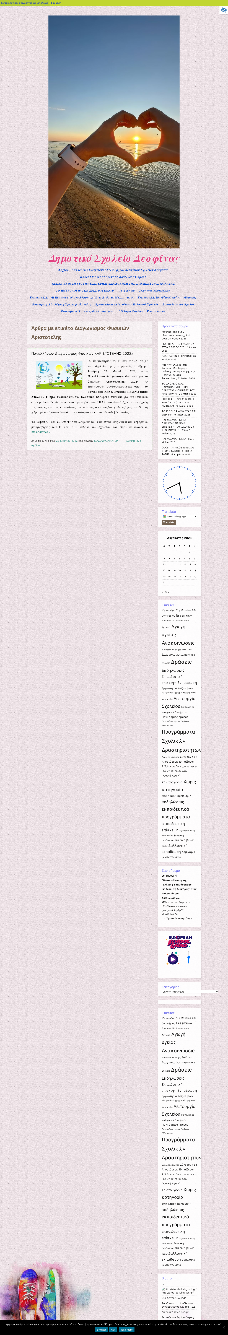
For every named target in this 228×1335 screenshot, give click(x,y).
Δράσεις (181, 662)
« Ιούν (165, 592)
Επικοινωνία (156, 311)
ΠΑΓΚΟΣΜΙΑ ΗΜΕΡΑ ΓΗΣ (177, 438)
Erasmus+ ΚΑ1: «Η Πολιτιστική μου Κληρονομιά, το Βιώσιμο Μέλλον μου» (81, 297)
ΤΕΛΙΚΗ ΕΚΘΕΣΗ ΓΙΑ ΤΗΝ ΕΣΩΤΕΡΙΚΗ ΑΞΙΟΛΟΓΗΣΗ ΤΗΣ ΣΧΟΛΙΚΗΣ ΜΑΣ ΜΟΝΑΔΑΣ (113, 283)
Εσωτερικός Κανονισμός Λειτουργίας (87, 311)
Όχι (113, 1329)
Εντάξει (101, 1329)
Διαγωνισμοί (171, 654)
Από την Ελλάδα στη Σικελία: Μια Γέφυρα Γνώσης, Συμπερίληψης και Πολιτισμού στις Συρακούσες (178, 371)
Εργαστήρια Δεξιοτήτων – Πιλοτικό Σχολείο (126, 304)
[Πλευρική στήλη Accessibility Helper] (223, 10)
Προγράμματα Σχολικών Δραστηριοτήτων (182, 741)
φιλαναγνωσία (171, 857)
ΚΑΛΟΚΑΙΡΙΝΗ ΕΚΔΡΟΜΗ (177, 356)
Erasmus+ (184, 615)
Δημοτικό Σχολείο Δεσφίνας (114, 258)
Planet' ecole (182, 620)
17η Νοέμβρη (168, 610)
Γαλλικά (187, 649)
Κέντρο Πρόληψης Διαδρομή (176, 692)
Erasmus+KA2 (169, 620)
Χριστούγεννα (172, 782)
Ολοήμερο (180, 712)
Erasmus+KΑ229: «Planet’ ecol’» (158, 297)
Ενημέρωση (187, 683)
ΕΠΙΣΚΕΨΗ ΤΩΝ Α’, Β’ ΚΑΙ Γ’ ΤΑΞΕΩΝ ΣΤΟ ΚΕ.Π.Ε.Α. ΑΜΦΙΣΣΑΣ (178, 402)
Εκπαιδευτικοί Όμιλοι (178, 304)
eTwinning (189, 297)
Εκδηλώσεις (173, 670)
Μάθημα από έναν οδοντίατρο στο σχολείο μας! (176, 335)
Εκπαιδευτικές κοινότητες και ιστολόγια (24, 2)
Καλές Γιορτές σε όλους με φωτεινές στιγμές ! (113, 277)
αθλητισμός (169, 795)
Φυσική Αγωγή (171, 775)
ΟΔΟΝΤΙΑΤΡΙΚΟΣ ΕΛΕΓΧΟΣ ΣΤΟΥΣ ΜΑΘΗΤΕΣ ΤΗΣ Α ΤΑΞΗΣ (178, 451)
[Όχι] (223, 1327)
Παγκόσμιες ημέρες (175, 717)
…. (163, 1283)
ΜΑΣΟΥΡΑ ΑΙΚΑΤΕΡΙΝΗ (108, 440)
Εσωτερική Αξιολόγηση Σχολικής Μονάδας (61, 304)
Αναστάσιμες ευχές (171, 649)
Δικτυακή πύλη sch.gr (175, 1312)
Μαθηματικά (187, 707)
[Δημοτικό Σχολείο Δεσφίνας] (114, 247)
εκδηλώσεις (173, 801)
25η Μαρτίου (183, 610)
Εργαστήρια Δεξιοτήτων (177, 688)
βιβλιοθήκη (184, 796)
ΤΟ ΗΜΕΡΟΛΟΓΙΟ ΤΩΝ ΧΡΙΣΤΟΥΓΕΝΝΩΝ (85, 290)
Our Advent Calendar (174, 1298)
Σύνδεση (56, 2)
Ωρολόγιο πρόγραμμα (154, 290)
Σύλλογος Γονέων (130, 311)
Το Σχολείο (127, 290)
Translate (168, 522)
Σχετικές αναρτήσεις (179, 918)
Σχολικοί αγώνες (170, 757)
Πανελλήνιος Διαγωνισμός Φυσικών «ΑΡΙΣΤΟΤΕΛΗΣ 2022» (82, 353)
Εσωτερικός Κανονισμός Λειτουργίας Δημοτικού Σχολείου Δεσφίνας (120, 270)
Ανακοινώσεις (178, 643)
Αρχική (63, 270)
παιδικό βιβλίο (184, 840)
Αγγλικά (166, 627)
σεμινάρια (188, 852)
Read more (126, 1329)
